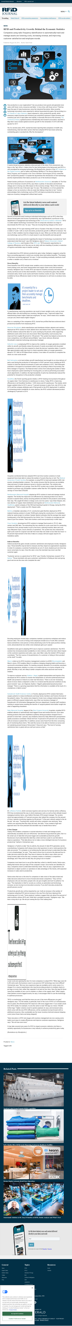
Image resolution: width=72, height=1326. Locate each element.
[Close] (32, 1288)
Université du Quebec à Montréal (51, 221)
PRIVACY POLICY (44, 1320)
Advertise (19, 1)
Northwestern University (43, 182)
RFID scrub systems (64, 18)
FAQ (3, 1280)
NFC (26, 1280)
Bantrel (9, 511)
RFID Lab (37, 243)
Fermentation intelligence (48, 18)
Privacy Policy (13, 1309)
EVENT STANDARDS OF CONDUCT (46, 1318)
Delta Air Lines (12, 344)
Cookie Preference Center (17, 1318)
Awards (49, 1270)
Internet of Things (29, 1273)
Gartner (9, 558)
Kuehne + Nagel (32, 675)
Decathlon (10, 379)
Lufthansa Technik (15, 811)
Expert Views (5, 1270)
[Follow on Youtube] (35, 1302)
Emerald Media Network (7, 1)
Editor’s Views (5, 1273)
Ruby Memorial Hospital (15, 710)
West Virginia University (41, 710)
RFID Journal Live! (29, 1)
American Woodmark (14, 327)
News (6, 26)
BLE (26, 1275)
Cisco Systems (12, 523)
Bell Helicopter (12, 360)
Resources (4, 1277)
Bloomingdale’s (57, 661)
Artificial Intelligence (29, 1277)
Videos (3, 1275)
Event (48, 1268)
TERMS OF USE (35, 1320)
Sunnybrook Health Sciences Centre (19, 694)
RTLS (26, 1270)
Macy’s (9, 661)
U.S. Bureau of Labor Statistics (17, 113)
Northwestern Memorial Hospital (18, 494)
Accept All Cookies (17, 1313)
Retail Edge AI (15, 18)
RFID (26, 1268)
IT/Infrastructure (29, 1284)
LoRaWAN (27, 1282)
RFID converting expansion (30, 18)
